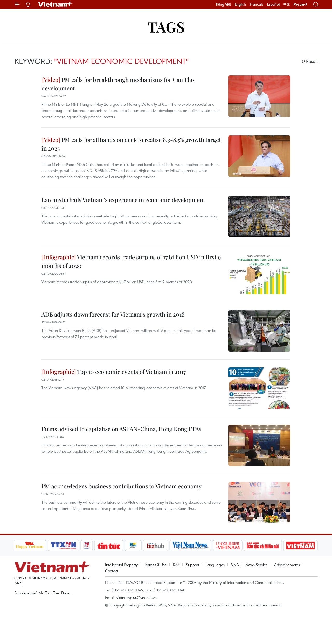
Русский (300, 4)
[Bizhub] (155, 545)
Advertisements (287, 564)
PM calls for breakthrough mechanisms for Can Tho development (118, 84)
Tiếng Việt (223, 4)
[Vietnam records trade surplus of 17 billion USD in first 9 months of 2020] (259, 273)
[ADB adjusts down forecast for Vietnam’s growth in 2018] (259, 331)
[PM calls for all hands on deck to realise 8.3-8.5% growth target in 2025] (259, 156)
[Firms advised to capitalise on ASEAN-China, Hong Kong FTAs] (259, 445)
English (240, 4)
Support (192, 564)
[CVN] (228, 545)
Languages (215, 564)
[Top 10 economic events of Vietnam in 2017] (259, 388)
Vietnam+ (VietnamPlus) (55, 4)
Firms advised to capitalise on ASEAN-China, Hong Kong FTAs (122, 429)
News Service (256, 564)
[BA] (300, 545)
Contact (111, 570)
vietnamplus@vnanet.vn (136, 597)
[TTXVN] (63, 545)
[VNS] (190, 545)
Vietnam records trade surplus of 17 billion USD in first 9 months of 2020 (131, 261)
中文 (286, 4)
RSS (176, 564)
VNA (235, 564)
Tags (166, 26)
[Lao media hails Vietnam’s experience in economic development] (259, 216)
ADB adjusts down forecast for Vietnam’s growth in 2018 (113, 314)
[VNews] (86, 545)
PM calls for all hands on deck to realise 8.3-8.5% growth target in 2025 (131, 144)
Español (273, 4)
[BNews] (133, 545)
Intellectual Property (121, 564)
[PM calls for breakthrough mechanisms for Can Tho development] (259, 96)
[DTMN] (263, 545)
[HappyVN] (29, 545)
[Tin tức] (108, 545)
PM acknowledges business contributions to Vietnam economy (122, 486)
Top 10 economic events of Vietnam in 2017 (131, 371)
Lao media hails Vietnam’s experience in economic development (123, 200)
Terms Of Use (155, 564)
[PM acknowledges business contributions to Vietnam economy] (259, 502)
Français (256, 4)
